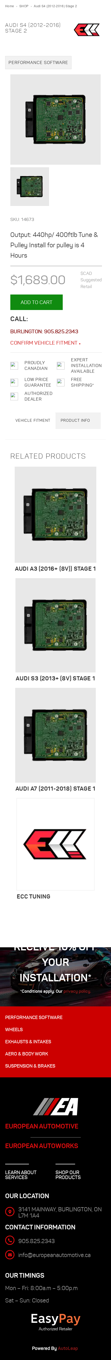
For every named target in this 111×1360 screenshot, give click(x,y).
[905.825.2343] (9, 1240)
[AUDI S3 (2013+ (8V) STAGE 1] (55, 625)
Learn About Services (21, 1175)
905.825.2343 (61, 331)
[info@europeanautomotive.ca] (9, 1254)
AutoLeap (68, 1348)
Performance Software (38, 62)
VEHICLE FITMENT (32, 420)
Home (9, 6)
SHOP (23, 6)
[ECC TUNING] (55, 844)
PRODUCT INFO (75, 420)
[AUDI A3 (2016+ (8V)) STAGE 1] (55, 515)
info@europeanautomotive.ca (54, 1255)
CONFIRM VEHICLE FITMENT (44, 343)
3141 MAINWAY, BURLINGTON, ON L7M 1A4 (60, 1212)
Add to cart (36, 302)
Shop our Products (68, 1175)
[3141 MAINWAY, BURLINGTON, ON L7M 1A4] (9, 1211)
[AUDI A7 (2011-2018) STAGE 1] (55, 735)
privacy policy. (77, 991)
